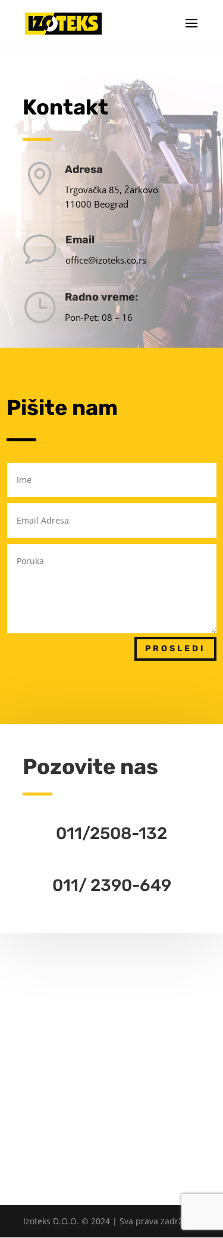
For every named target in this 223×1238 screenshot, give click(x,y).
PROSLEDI (175, 648)
